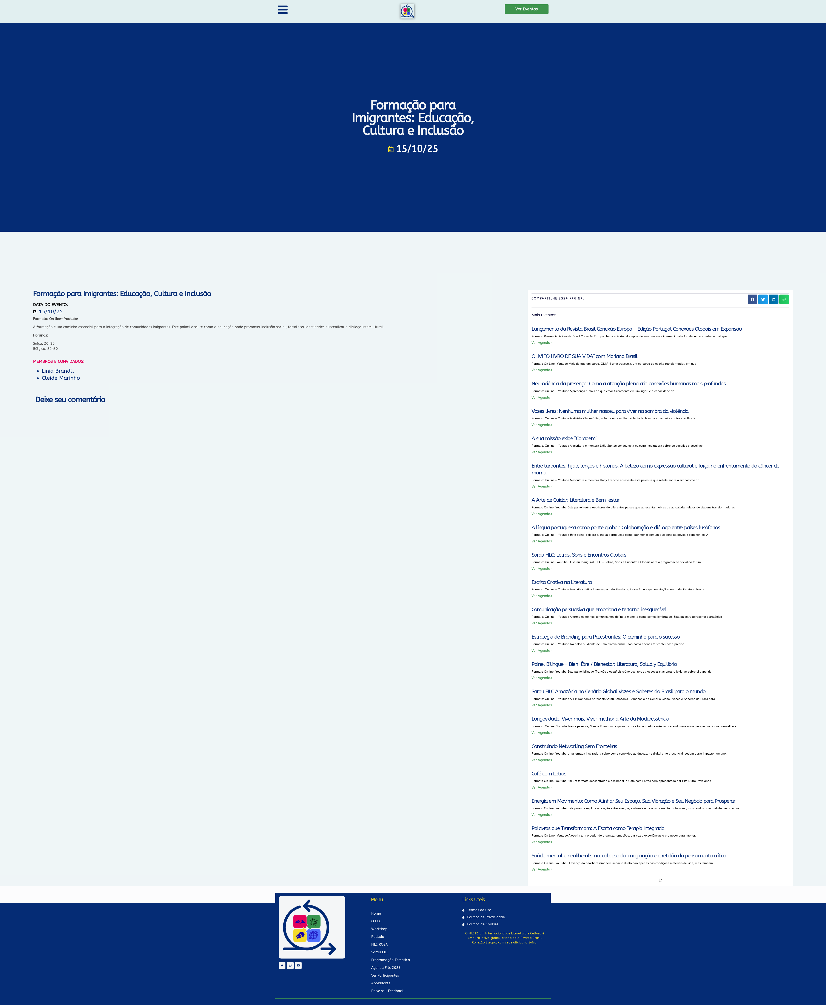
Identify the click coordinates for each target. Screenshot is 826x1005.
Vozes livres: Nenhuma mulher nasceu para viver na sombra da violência (610, 411)
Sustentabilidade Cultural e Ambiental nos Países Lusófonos (596, 938)
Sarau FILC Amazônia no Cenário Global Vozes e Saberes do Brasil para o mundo (618, 691)
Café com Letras (549, 773)
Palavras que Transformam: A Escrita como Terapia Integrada (598, 828)
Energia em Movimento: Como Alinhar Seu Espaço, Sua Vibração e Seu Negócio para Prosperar (633, 801)
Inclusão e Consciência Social (562, 910)
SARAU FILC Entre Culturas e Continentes (575, 965)
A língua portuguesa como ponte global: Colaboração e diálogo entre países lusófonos (626, 527)
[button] (752, 299)
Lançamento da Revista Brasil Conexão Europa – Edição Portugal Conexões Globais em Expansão (637, 329)
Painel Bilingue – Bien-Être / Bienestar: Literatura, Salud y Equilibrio (604, 664)
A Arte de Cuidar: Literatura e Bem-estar (575, 500)
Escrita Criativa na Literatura (562, 582)
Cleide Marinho (61, 378)
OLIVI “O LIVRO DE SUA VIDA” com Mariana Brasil (584, 356)
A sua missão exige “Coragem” (564, 438)
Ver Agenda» (542, 343)
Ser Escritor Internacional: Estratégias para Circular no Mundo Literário (607, 992)
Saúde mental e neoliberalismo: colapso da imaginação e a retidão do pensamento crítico (629, 855)
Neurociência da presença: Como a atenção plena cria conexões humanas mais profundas (629, 383)
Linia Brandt (57, 371)
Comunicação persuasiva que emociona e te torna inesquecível (599, 609)
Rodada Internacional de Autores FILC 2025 (578, 883)
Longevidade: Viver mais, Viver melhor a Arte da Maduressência (600, 719)
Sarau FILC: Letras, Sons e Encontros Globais (579, 555)
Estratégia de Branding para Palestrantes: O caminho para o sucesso (606, 637)
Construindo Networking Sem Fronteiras (574, 746)
